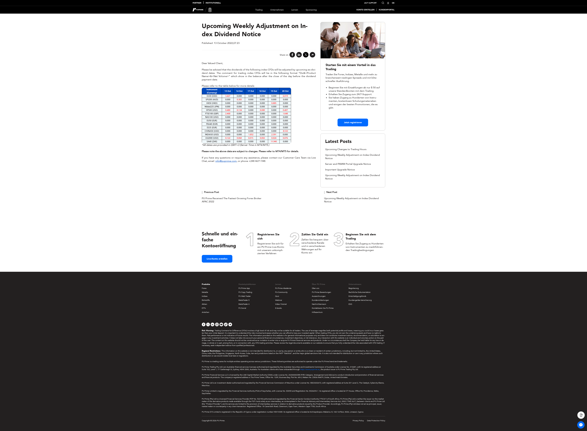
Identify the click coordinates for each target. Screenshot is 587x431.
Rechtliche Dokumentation (360, 292)
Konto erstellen (365, 10)
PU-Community (281, 292)
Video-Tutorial (281, 304)
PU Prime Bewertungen (321, 292)
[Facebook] (292, 55)
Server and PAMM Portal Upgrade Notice (348, 164)
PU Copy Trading (245, 292)
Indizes (204, 296)
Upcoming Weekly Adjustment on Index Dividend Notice (351, 200)
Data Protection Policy (376, 420)
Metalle (205, 292)
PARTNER (197, 3)
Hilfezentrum (317, 312)
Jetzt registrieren (353, 122)
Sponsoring (311, 9)
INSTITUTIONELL (213, 3)
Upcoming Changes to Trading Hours (345, 149)
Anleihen (205, 312)
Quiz (277, 296)
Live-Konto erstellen (217, 258)
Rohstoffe (206, 300)
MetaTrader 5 (243, 300)
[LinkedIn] (299, 55)
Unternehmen (277, 9)
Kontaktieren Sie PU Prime (323, 308)
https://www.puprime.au (310, 369)
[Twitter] (305, 55)
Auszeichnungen (319, 296)
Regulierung (354, 288)
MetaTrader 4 (243, 304)
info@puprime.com (226, 161)
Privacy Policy (358, 420)
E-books (278, 308)
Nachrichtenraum (319, 304)
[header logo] (202, 9)
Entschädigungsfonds (357, 296)
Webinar (278, 300)
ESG (350, 304)
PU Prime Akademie (283, 288)
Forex (204, 288)
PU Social (242, 308)
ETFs (204, 308)
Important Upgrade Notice (340, 169)
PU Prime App (244, 288)
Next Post (331, 192)
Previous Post (211, 192)
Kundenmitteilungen (320, 300)
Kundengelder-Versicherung (360, 300)
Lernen (294, 9)
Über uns (315, 288)
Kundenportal (386, 10)
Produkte (206, 284)
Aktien (204, 304)
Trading (259, 9)
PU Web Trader (244, 296)
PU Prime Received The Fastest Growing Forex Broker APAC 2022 (231, 200)
